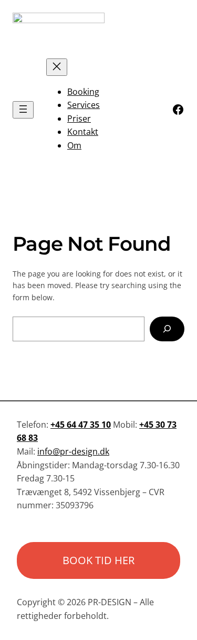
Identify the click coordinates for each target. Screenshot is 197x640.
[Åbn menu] (23, 110)
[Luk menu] (56, 67)
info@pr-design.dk (73, 451)
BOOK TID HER (98, 560)
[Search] (167, 329)
